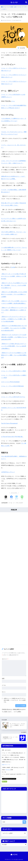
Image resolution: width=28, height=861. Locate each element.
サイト (4, 692)
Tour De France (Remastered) (9, 423)
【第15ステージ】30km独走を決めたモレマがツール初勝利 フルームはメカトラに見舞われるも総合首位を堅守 (14, 328)
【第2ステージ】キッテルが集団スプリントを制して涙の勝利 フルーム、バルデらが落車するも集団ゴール (14, 285)
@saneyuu (8, 769)
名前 (3, 678)
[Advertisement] (14, 577)
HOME (15, 855)
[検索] (24, 822)
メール (4, 685)
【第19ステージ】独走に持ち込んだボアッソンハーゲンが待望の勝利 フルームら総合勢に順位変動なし (13, 346)
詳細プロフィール (6, 764)
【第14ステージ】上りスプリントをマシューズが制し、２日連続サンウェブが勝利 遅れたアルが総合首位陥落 (13, 319)
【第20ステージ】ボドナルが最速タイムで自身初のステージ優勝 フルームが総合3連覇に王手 (14, 355)
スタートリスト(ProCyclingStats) (10, 381)
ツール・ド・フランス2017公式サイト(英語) (13, 371)
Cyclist (13, 267)
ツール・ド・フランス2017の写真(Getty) (12, 386)
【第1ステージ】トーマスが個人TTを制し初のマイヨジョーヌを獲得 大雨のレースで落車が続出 (13, 276)
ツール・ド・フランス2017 (16, 503)
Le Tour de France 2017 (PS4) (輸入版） (12, 436)
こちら (13, 101)
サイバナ (14, 2)
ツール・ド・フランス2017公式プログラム (13, 396)
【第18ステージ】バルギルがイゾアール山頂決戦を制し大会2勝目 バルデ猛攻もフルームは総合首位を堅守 (14, 337)
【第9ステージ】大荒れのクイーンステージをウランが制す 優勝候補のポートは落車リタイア (14, 310)
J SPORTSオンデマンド (8, 472)
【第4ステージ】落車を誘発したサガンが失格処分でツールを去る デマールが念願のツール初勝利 (14, 294)
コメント (5, 659)
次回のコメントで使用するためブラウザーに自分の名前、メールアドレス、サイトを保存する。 (15, 700)
